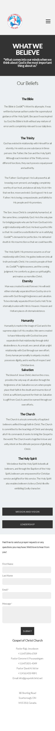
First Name (7, 564)
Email (4, 589)
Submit (27, 631)
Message (6, 603)
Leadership (27, 524)
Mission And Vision (27, 511)
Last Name (7, 575)
